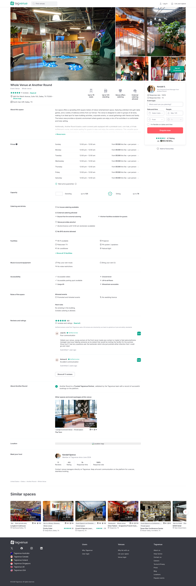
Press (156, 567)
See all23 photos (177, 69)
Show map (17, 98)
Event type (151, 101)
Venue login (122, 557)
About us (157, 550)
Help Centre (158, 554)
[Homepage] (18, 3)
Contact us (157, 557)
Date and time (152, 109)
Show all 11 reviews (65, 374)
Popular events (159, 578)
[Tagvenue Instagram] (31, 548)
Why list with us (123, 550)
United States (14, 481)
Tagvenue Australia (21, 553)
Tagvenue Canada (21, 557)
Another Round (21, 386)
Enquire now (165, 130)
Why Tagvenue (87, 550)
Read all (33, 93)
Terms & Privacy (159, 564)
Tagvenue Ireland (21, 560)
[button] (44, 3)
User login (85, 554)
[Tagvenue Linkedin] (41, 548)
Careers (156, 561)
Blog (155, 571)
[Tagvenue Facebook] (22, 548)
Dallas (23, 481)
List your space (123, 554)
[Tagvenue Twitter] (12, 548)
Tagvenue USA (20, 570)
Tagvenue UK (19, 567)
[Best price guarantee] (76, 184)
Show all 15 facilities (64, 253)
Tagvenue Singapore (22, 563)
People (168, 109)
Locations (157, 574)
